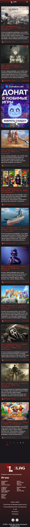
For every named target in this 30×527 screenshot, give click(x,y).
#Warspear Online (22, 170)
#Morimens (24, 46)
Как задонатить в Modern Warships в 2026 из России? (14, 229)
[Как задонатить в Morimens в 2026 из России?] (15, 54)
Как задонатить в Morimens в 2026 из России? (12, 67)
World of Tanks (5, 484)
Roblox (19, 481)
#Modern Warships (22, 209)
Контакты (15, 511)
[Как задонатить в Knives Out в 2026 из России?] (15, 15)
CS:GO (3, 483)
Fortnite (3, 489)
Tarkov (19, 489)
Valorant (19, 484)
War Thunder (20, 490)
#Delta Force (23, 364)
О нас (15, 509)
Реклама (15, 514)
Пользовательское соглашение (15, 507)
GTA (18, 488)
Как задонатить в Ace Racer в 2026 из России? (13, 268)
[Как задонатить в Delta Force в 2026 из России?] (15, 372)
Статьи (3, 495)
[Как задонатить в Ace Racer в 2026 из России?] (15, 255)
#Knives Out (24, 7)
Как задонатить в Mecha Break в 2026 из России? (14, 151)
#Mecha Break (23, 131)
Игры (2, 496)
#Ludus (26, 403)
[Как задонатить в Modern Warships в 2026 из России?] (15, 217)
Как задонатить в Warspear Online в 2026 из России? (14, 190)
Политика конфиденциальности (15, 504)
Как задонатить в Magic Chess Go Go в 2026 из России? (14, 307)
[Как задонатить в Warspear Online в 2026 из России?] (15, 178)
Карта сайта (15, 502)
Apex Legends (5, 490)
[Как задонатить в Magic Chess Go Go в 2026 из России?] (15, 294)
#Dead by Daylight (21, 325)
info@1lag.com (15, 526)
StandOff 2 (4, 481)
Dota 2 (19, 483)
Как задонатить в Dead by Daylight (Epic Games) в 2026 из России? (13, 347)
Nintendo (4, 494)
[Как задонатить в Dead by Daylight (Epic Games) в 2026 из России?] (15, 333)
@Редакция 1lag (9, 41)
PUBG (3, 482)
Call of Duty (20, 482)
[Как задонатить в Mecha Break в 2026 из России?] (15, 139)
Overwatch (4, 492)
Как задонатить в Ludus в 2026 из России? (14, 423)
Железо (3, 498)
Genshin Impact (21, 487)
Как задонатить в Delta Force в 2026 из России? (14, 385)
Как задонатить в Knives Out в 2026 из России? (13, 28)
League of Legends (4, 488)
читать (24, 41)
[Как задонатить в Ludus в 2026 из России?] (15, 411)
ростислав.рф (17, 474)
